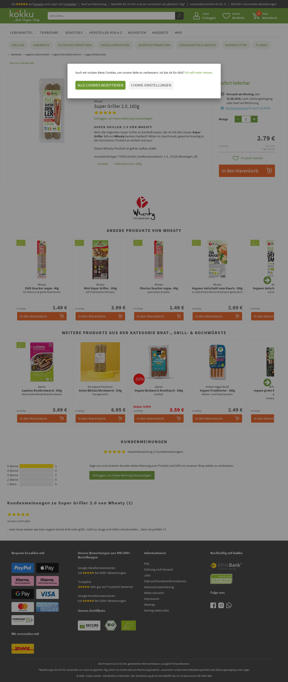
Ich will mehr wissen (198, 72)
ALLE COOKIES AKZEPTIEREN (100, 85)
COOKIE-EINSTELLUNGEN (151, 85)
